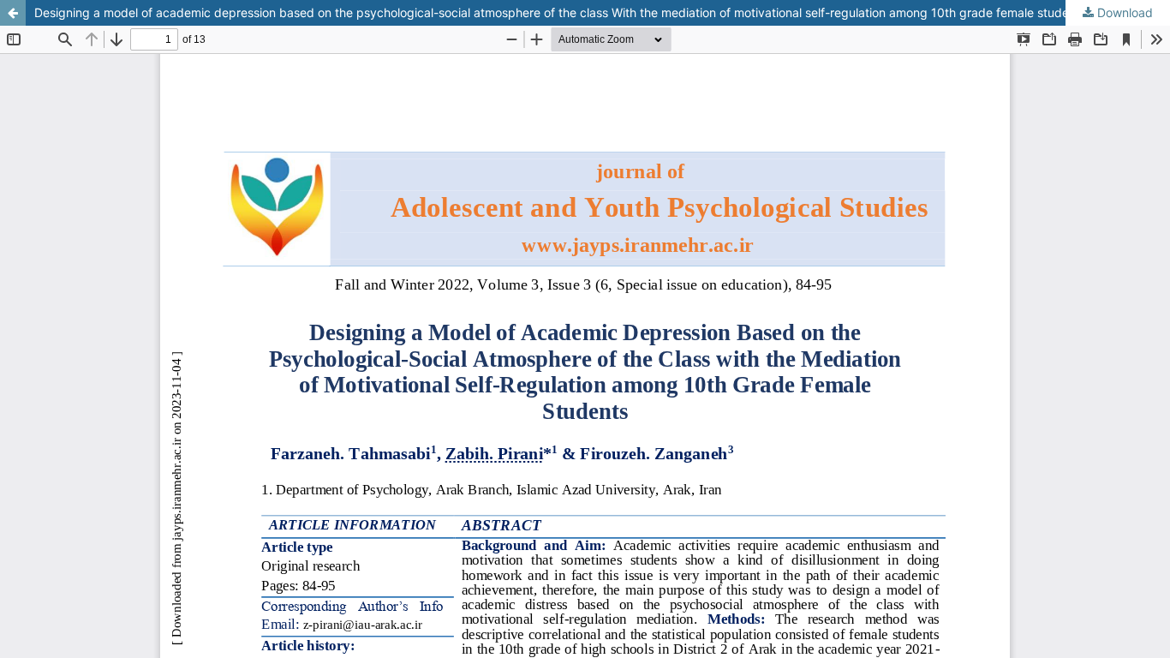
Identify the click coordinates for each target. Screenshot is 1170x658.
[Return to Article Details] (13, 13)
